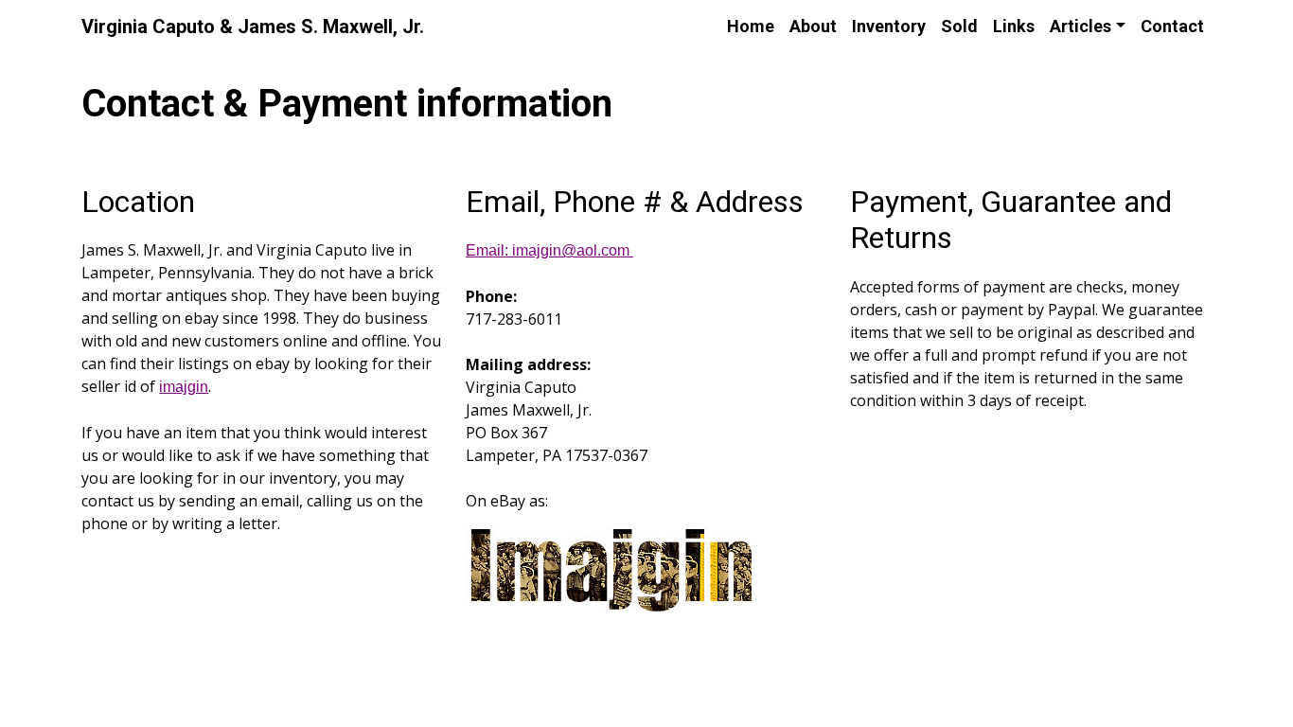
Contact (1172, 26)
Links (1014, 26)
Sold (959, 26)
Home (750, 26)
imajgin (183, 387)
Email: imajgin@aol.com (549, 250)
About (813, 26)
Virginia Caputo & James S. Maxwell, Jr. (252, 26)
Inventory (889, 26)
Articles (1080, 26)
